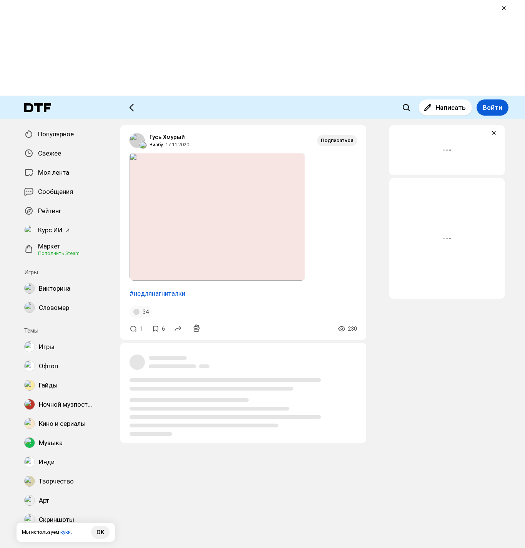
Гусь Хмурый (167, 137)
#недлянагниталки (157, 293)
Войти (492, 107)
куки (65, 532)
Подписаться (337, 140)
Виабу (156, 144)
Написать (450, 107)
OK (100, 532)
